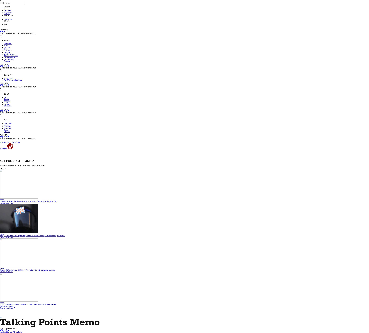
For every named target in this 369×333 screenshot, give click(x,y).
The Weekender (9, 57)
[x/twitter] (5, 32)
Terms (6, 102)
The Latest (7, 10)
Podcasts (7, 14)
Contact (6, 99)
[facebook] (2, 32)
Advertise (7, 101)
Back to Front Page (6, 308)
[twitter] (4, 330)
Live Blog (7, 47)
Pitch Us (7, 132)
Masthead (7, 126)
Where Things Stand (11, 56)
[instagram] (6, 32)
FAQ (5, 97)
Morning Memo (9, 54)
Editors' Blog (8, 44)
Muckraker (7, 51)
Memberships (8, 78)
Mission (6, 125)
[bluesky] (1, 32)
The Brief (7, 52)
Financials (7, 128)
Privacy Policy (17, 332)
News (6, 45)
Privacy (6, 104)
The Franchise (9, 59)
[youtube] (8, 32)
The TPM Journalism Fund (13, 80)
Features (7, 61)
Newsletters (8, 12)
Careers (6, 130)
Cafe (5, 49)
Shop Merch (8, 19)
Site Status (7, 106)
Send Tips (3, 148)
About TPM (8, 123)
